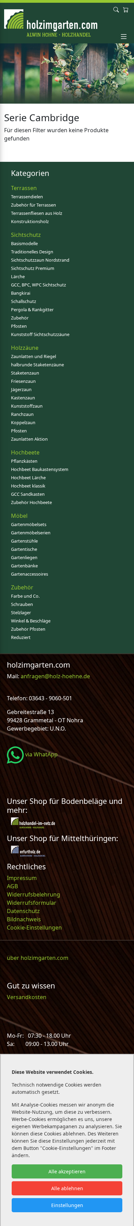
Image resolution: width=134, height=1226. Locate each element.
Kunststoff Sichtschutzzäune (40, 334)
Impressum (22, 878)
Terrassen (24, 188)
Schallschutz (23, 301)
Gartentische (24, 549)
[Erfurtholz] (28, 850)
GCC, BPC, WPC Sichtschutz (38, 285)
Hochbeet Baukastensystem (39, 469)
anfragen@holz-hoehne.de (54, 676)
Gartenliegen (24, 557)
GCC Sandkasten (28, 494)
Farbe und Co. (25, 596)
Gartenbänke (24, 566)
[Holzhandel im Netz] (33, 822)
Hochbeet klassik (28, 486)
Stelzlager (21, 612)
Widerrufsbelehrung (33, 894)
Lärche (18, 276)
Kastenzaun (23, 398)
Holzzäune (24, 348)
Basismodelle (24, 243)
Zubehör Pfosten (28, 629)
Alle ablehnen (67, 1188)
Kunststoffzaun (27, 406)
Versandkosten (26, 997)
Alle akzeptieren (67, 1171)
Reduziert (21, 637)
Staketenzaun (25, 373)
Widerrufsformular (31, 903)
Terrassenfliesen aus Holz (36, 213)
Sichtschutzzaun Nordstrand (40, 260)
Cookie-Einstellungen (34, 927)
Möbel (19, 516)
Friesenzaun (23, 381)
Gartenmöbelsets (28, 524)
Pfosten (19, 326)
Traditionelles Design (32, 252)
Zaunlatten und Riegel (33, 356)
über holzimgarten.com (37, 958)
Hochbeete (25, 452)
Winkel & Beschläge (31, 621)
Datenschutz (23, 911)
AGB (12, 886)
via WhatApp (41, 754)
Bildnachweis (24, 919)
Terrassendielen (27, 196)
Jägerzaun (21, 389)
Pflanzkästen (24, 461)
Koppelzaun (23, 422)
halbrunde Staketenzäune (37, 364)
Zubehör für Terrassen (33, 205)
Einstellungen (67, 1205)
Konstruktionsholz (30, 221)
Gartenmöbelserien (31, 533)
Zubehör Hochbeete (31, 502)
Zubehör (20, 318)
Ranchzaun (22, 414)
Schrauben (22, 604)
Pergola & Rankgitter (32, 309)
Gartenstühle (24, 541)
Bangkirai (20, 293)
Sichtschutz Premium (32, 268)
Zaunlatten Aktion (29, 439)
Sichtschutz (26, 235)
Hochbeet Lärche (28, 477)
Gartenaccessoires (29, 574)
